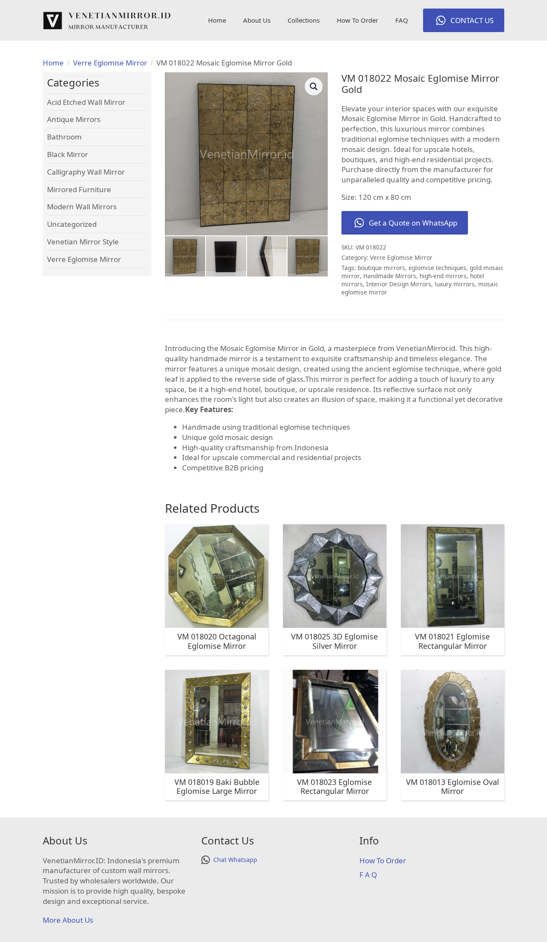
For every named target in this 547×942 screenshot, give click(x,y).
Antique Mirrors (73, 119)
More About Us (68, 920)
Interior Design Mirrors (398, 284)
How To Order (357, 20)
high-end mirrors (443, 276)
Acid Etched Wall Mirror (86, 102)
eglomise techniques (437, 268)
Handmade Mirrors (389, 276)
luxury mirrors (455, 284)
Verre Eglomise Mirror (110, 63)
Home (217, 20)
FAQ (401, 20)
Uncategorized (72, 224)
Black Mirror (67, 154)
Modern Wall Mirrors (82, 206)
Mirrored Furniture (79, 189)
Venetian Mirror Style (83, 242)
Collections (304, 20)
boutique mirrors (381, 268)
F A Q (368, 875)
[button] (314, 86)
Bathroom (64, 137)
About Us (257, 20)
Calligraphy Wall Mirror (86, 172)
